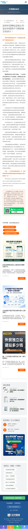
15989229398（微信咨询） (14, 498)
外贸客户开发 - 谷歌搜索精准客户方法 (17, 400)
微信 (18, 527)
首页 (4, 527)
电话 (10, 527)
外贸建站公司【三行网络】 (11, 233)
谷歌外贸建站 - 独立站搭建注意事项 (17, 391)
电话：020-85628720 (14, 506)
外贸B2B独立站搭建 (9, 227)
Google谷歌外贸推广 (9, 230)
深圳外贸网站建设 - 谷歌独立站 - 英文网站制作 (17, 409)
